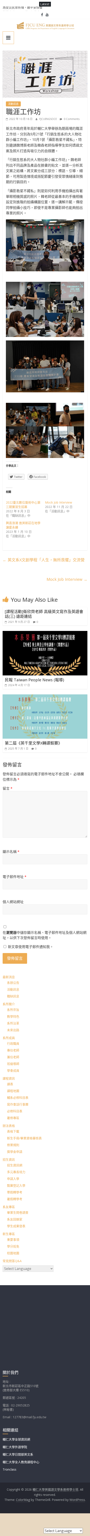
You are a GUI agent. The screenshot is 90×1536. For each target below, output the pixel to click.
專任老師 (13, 1050)
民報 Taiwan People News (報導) (34, 679)
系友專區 (9, 1207)
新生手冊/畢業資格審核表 (24, 1138)
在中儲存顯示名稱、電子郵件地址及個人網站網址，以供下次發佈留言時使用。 (45, 935)
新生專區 (9, 1234)
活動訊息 (13, 104)
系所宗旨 (13, 1010)
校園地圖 (13, 1253)
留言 (7, 788)
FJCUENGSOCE (48, 119)
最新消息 (9, 977)
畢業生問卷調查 (17, 1212)
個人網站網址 (13, 901)
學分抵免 (13, 1246)
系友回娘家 (14, 1219)
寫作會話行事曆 (17, 1104)
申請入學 (13, 1179)
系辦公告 (13, 983)
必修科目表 (14, 1111)
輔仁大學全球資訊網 (16, 1439)
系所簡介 (9, 1004)
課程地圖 (13, 1091)
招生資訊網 (14, 1165)
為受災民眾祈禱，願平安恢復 (22, 9)
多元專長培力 (16, 1172)
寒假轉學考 (14, 1192)
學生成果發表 (16, 1226)
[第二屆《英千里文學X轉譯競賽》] (45, 697)
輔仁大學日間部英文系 (18, 1454)
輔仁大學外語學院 (15, 1447)
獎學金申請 (14, 1152)
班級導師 (13, 1064)
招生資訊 (9, 1159)
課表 (10, 1084)
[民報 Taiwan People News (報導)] (45, 633)
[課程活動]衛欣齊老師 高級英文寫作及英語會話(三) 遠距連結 (44, 614)
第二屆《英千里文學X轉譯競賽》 (33, 743)
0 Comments (71, 119)
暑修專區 (13, 1118)
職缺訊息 (13, 996)
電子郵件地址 (14, 876)
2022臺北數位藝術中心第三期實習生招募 (23, 504)
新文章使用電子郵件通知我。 (30, 946)
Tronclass (9, 1469)
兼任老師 (13, 1057)
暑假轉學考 (14, 1199)
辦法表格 (9, 1126)
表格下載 (13, 1131)
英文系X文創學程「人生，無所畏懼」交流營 (44, 559)
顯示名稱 (11, 851)
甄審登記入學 (16, 1185)
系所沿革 (13, 1023)
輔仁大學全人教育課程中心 (21, 1462)
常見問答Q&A (12, 1261)
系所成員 (9, 1038)
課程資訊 (9, 1078)
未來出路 (13, 1030)
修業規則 (13, 1145)
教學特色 (13, 1016)
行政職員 (13, 1043)
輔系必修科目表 (17, 1097)
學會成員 (13, 1070)
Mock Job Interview (58, 502)
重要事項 (13, 1239)
